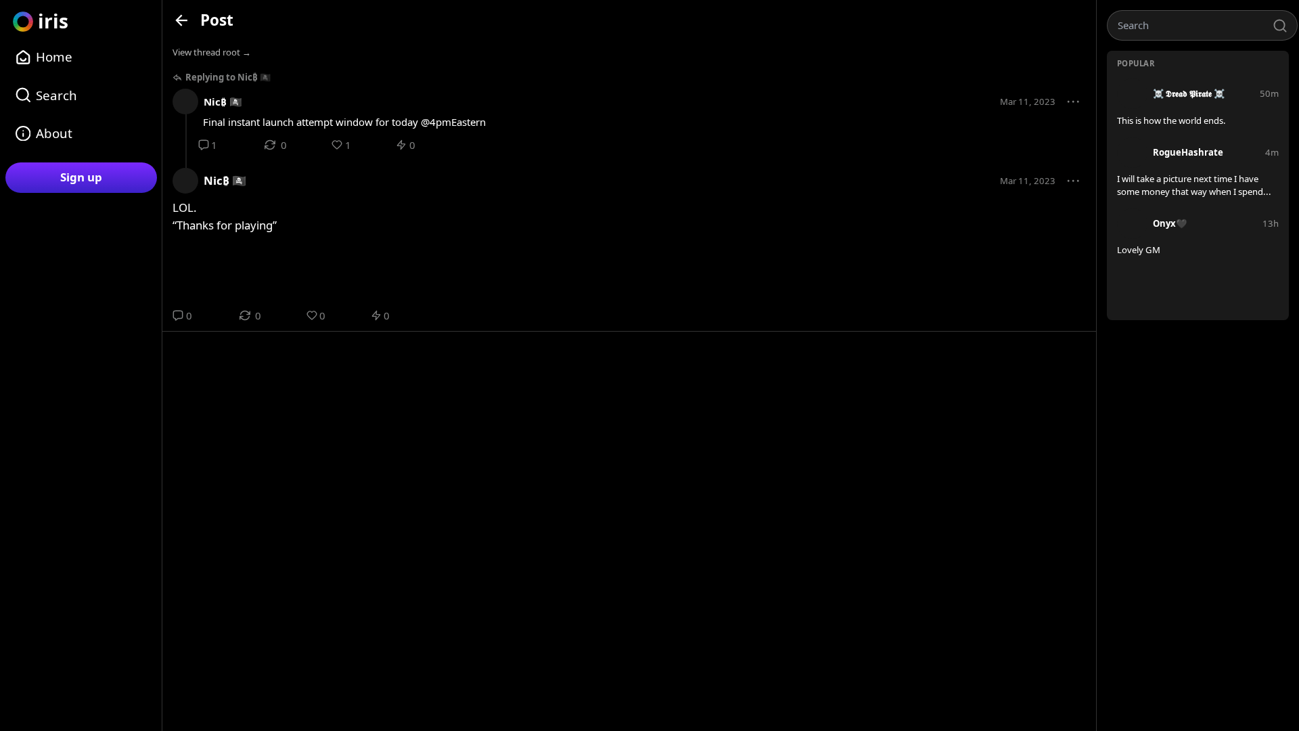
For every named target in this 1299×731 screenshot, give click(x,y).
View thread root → (212, 52)
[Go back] (182, 20)
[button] (1074, 102)
